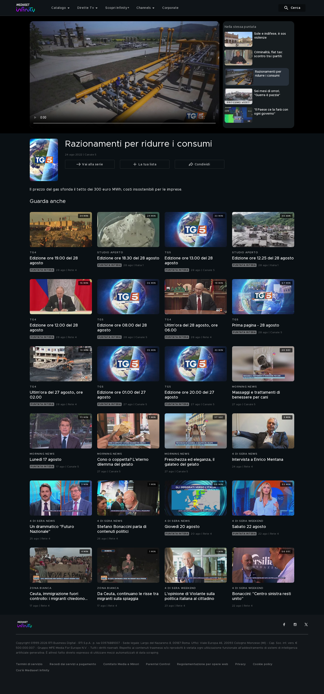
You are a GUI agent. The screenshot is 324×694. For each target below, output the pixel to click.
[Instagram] (295, 624)
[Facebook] (284, 624)
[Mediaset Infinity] (25, 7)
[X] (306, 624)
